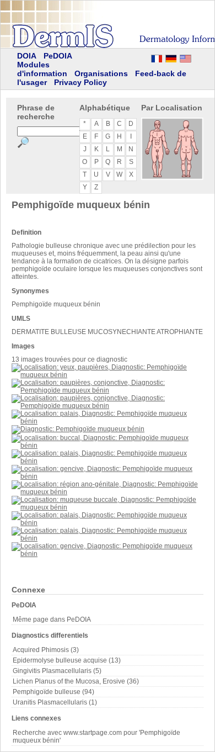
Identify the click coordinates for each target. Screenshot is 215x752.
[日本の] (113, 56)
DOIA (26, 55)
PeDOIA (58, 55)
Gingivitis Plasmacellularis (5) (57, 671)
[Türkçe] (99, 56)
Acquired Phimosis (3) (46, 650)
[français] (156, 56)
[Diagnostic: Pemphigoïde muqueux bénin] (78, 429)
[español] (142, 56)
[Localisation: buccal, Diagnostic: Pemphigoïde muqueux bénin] (107, 445)
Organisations (101, 73)
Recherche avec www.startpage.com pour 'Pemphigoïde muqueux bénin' (96, 736)
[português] (127, 56)
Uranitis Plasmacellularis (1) (55, 702)
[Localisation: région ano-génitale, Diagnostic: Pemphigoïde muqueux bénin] (107, 492)
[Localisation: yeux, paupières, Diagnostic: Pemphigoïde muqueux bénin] (107, 375)
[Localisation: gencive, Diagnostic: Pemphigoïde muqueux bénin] (107, 476)
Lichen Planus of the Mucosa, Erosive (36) (76, 681)
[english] (196, 56)
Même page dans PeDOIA (52, 619)
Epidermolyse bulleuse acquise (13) (67, 660)
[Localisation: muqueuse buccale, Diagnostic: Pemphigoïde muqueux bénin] (107, 507)
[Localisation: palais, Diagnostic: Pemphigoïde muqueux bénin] (107, 421)
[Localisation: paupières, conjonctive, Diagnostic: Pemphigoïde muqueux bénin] (107, 390)
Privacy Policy (80, 82)
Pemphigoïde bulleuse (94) (53, 692)
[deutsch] (170, 56)
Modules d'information (42, 69)
